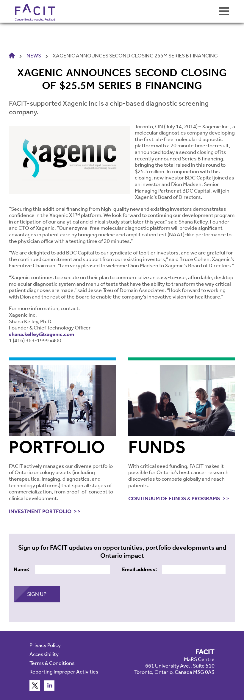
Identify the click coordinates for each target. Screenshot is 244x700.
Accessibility (44, 654)
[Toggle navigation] (224, 11)
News (33, 55)
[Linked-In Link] (49, 689)
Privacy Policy (45, 645)
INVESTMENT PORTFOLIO (40, 511)
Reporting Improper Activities (63, 671)
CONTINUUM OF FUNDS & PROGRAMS (174, 499)
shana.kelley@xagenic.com (41, 334)
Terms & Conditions (52, 663)
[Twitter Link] (34, 689)
